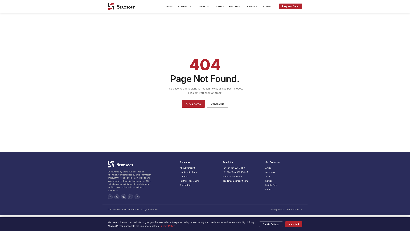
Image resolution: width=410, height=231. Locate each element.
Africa (268, 168)
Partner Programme (189, 181)
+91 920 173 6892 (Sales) (235, 172)
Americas (270, 172)
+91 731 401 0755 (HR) (234, 168)
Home (169, 6)
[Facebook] (130, 196)
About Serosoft (187, 168)
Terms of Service (294, 209)
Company (183, 6)
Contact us (217, 103)
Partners (234, 6)
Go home (195, 103)
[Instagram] (137, 196)
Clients (219, 6)
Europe (268, 181)
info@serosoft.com (232, 176)
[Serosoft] (141, 164)
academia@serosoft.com (235, 181)
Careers (250, 6)
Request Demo (290, 6)
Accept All (293, 224)
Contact (268, 6)
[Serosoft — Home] (121, 6)
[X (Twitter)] (116, 196)
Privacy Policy (277, 209)
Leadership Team (188, 172)
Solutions (203, 6)
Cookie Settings (271, 224)
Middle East (271, 185)
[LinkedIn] (110, 196)
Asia (267, 176)
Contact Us (185, 185)
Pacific (268, 189)
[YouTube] (123, 196)
